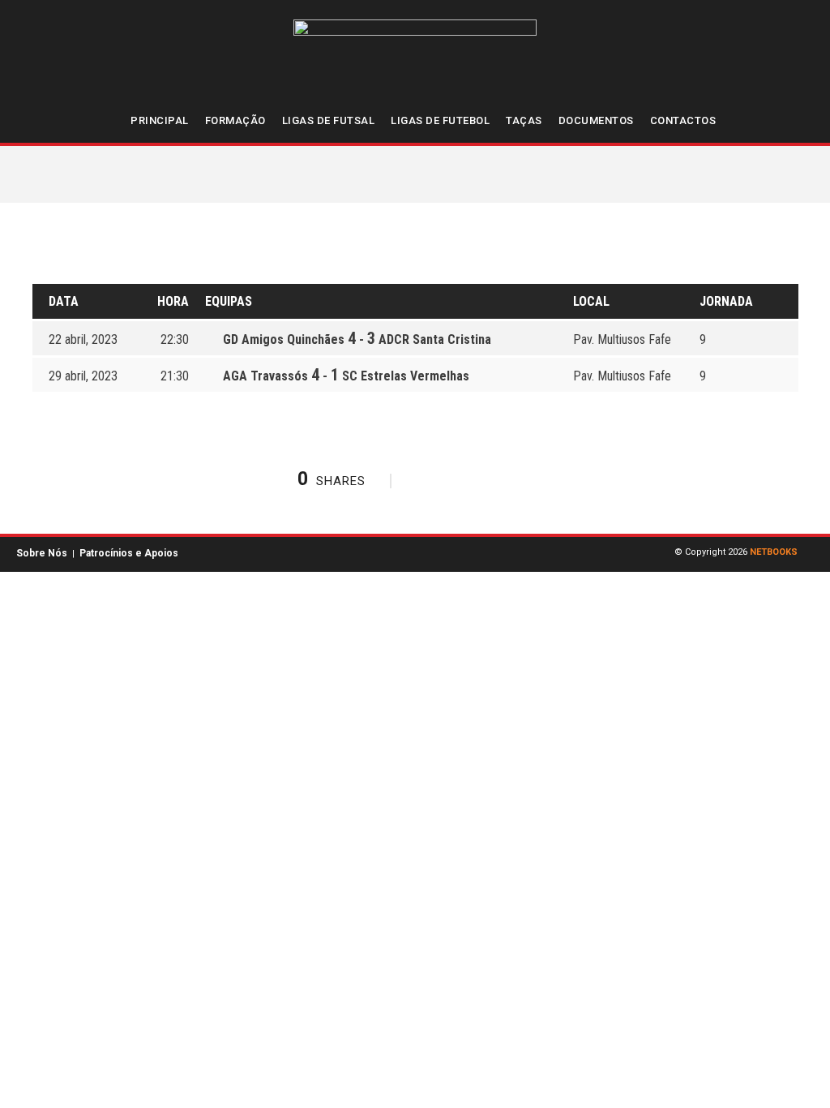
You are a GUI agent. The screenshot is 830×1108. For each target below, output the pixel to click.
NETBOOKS (774, 552)
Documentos (596, 120)
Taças (524, 120)
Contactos (683, 120)
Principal (159, 120)
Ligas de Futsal (328, 120)
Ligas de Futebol (440, 120)
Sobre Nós (41, 553)
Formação (235, 120)
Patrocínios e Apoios (128, 553)
